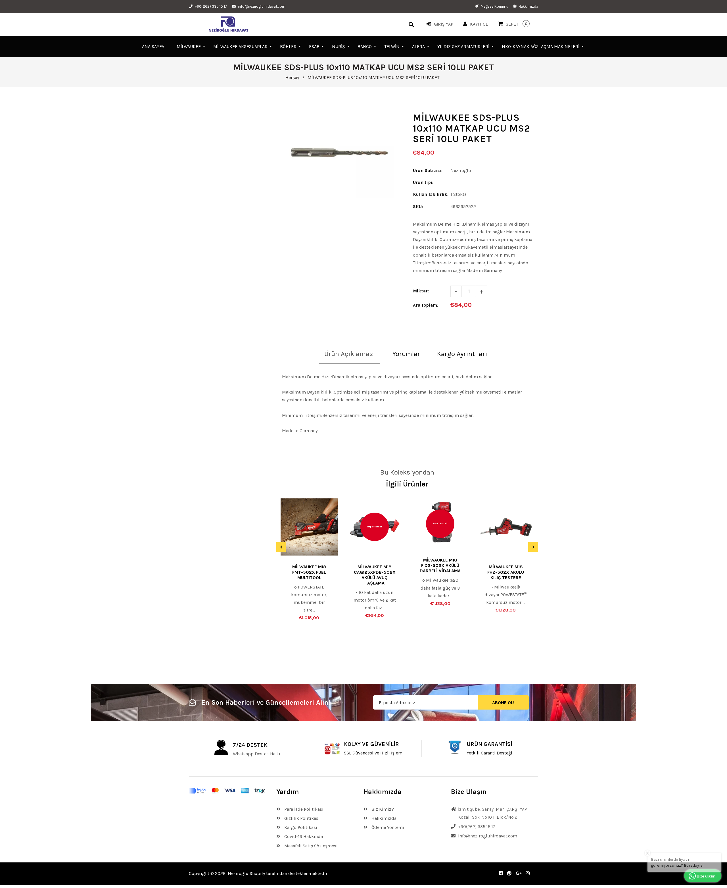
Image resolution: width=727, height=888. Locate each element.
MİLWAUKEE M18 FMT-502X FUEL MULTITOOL (309, 572)
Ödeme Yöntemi (387, 827)
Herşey (292, 77)
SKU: (418, 206)
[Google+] (518, 873)
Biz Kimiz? (382, 809)
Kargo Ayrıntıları (462, 354)
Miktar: (421, 291)
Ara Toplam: (425, 305)
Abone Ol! (503, 702)
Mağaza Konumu (494, 6)
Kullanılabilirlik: (430, 194)
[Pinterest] (509, 873)
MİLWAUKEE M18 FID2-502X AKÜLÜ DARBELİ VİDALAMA (440, 565)
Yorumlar (406, 354)
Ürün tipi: (423, 182)
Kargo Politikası (300, 827)
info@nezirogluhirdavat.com (261, 6)
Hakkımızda (528, 6)
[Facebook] (501, 873)
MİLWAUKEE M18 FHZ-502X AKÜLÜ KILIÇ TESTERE (505, 572)
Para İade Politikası (303, 809)
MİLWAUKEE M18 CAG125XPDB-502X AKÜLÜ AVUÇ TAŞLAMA (375, 575)
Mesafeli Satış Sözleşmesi (310, 846)
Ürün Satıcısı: (427, 170)
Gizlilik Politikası (301, 818)
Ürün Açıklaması (349, 354)
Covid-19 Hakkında (303, 836)
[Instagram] (528, 873)
